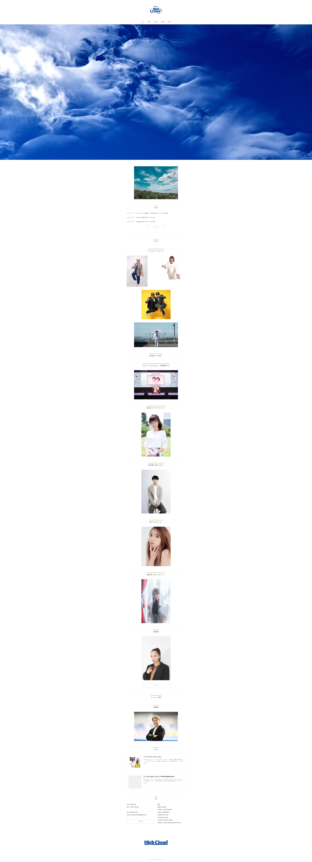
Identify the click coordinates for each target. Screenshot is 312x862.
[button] (142, 21)
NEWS (149, 22)
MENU (169, 22)
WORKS (163, 22)
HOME (142, 22)
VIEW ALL (156, 226)
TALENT (156, 22)
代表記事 (140, 821)
